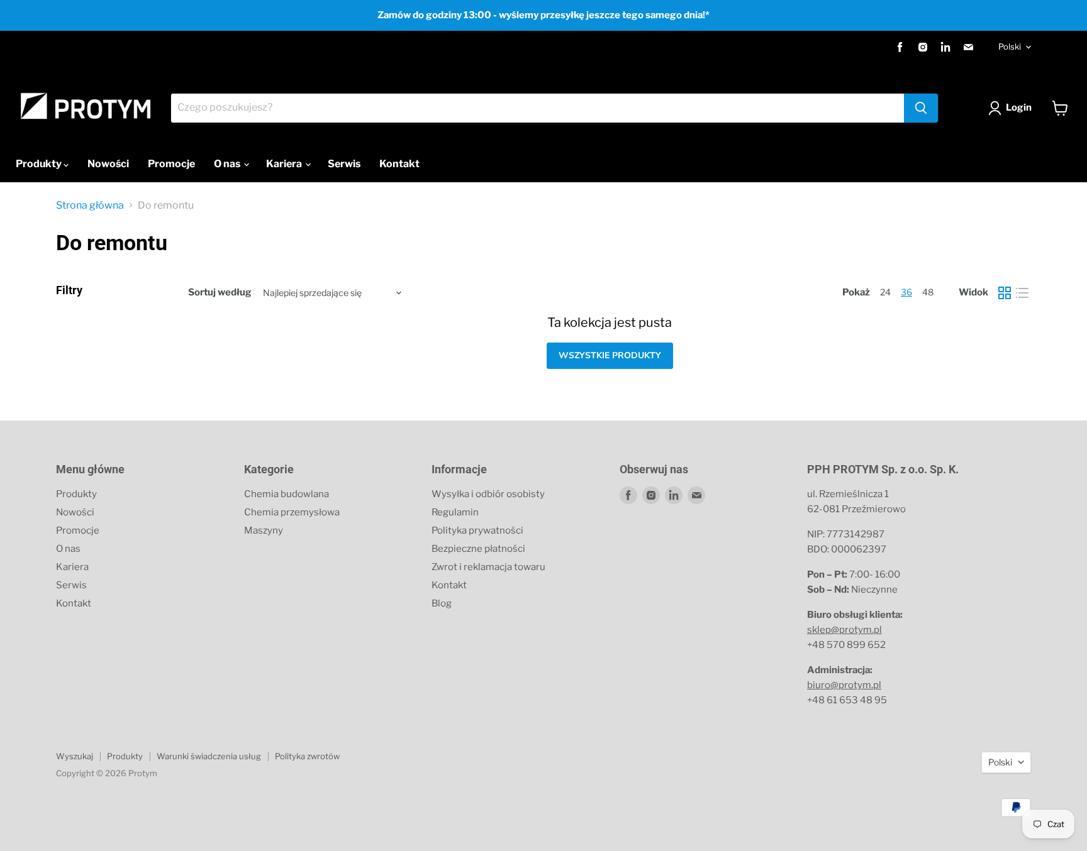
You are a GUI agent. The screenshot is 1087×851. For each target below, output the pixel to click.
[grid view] (1004, 293)
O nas (228, 164)
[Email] (968, 47)
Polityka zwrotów (307, 756)
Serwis (344, 164)
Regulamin (455, 512)
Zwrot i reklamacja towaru (488, 567)
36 (906, 292)
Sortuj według (220, 292)
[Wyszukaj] (921, 108)
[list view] (1022, 293)
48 (928, 292)
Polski (1009, 46)
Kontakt (399, 164)
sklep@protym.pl (844, 629)
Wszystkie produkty (610, 355)
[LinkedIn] (945, 47)
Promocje (171, 164)
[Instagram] (923, 47)
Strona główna (90, 205)
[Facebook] (900, 47)
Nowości (108, 164)
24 (885, 292)
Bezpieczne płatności (478, 548)
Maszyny (263, 530)
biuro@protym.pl (844, 685)
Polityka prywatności (477, 530)
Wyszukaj (74, 756)
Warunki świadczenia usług (209, 756)
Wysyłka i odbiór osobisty (488, 494)
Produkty (40, 164)
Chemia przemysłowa (292, 512)
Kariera (285, 164)
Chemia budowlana (286, 494)
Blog (442, 603)
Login (1019, 107)
